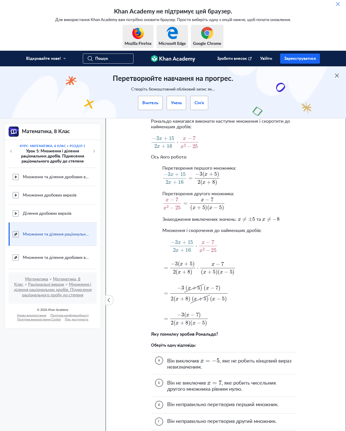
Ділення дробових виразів (47, 213)
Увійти (266, 59)
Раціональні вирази (46, 284)
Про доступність (76, 319)
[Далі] (94, 151)
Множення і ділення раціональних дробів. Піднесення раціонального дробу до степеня (53, 289)
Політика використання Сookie (39, 319)
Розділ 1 (77, 146)
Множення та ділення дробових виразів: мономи (56, 177)
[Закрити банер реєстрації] (337, 75)
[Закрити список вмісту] (109, 300)
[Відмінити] (338, 4)
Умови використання (31, 315)
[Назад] (11, 151)
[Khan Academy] (173, 58)
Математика (36, 279)
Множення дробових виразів (49, 195)
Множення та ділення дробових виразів (56, 258)
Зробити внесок (232, 59)
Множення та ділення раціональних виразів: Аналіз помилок (56, 234)
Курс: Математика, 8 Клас (43, 146)
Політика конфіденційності (69, 315)
